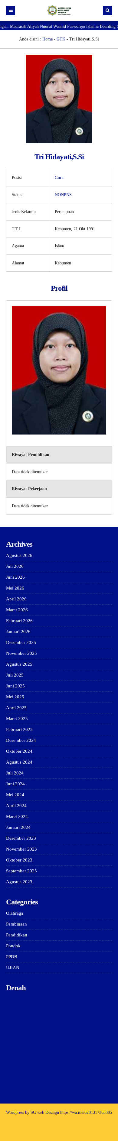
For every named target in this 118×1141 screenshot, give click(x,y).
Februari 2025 (19, 729)
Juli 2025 (15, 675)
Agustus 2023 (19, 881)
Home (47, 39)
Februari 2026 (19, 620)
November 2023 (21, 849)
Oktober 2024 (19, 751)
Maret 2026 (17, 609)
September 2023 (21, 870)
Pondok (13, 945)
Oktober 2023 (19, 860)
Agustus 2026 (19, 555)
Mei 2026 (15, 588)
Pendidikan (16, 935)
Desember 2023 (21, 838)
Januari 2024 (18, 827)
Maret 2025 (17, 718)
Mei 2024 (15, 794)
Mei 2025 (15, 696)
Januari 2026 (18, 631)
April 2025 (16, 707)
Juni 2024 (15, 783)
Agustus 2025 (19, 664)
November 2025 (21, 653)
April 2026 (16, 598)
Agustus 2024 (19, 762)
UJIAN (12, 967)
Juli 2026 (15, 566)
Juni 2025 (15, 686)
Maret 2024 (17, 816)
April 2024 (16, 805)
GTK (61, 39)
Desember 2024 (21, 740)
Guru (59, 177)
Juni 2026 (15, 577)
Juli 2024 (15, 773)
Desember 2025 (21, 642)
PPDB (11, 956)
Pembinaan (16, 924)
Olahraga (14, 913)
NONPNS (63, 194)
